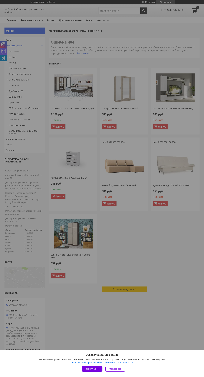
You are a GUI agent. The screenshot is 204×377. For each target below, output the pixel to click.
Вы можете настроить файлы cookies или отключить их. (101, 362)
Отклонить (115, 368)
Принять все (92, 368)
